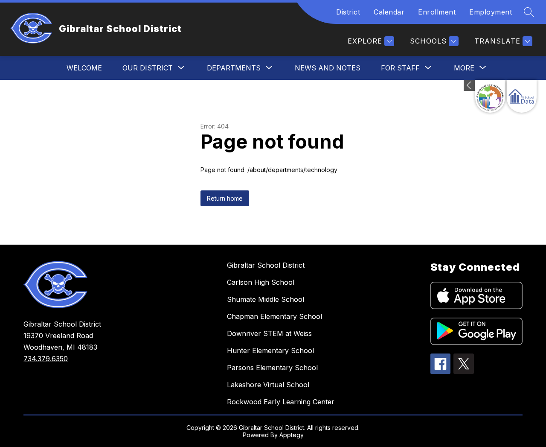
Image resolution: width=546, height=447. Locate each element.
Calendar (389, 12)
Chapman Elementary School (274, 316)
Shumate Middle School (265, 299)
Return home (225, 198)
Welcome (84, 68)
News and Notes (327, 68)
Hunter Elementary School (270, 350)
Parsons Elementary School (272, 367)
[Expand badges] (469, 85)
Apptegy (291, 434)
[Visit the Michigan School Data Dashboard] (522, 96)
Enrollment (437, 12)
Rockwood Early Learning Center (280, 401)
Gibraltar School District (266, 265)
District (348, 12)
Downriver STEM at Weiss (269, 333)
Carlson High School (260, 282)
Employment (490, 12)
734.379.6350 (45, 358)
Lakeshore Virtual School (268, 384)
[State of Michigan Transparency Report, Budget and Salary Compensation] (490, 96)
